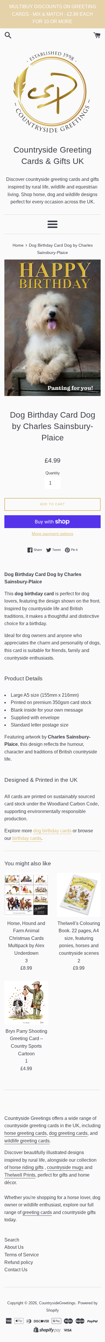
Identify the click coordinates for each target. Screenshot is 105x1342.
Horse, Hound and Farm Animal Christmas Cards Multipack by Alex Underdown (26, 938)
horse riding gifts (26, 1167)
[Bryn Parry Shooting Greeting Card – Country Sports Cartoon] (26, 1003)
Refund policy (18, 1262)
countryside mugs (65, 1167)
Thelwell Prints (19, 1174)
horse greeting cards (25, 1133)
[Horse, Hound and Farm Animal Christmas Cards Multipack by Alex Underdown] (26, 895)
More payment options (52, 533)
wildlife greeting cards (27, 1140)
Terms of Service (21, 1254)
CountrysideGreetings (57, 1303)
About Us (14, 1247)
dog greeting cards (68, 1133)
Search (11, 1239)
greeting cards (37, 1212)
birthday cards (26, 838)
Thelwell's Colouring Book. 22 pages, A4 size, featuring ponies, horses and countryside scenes (78, 938)
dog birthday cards (52, 830)
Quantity (53, 473)
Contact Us (15, 1269)
